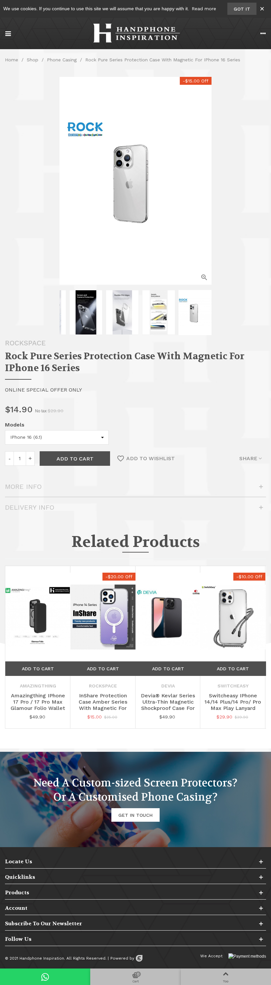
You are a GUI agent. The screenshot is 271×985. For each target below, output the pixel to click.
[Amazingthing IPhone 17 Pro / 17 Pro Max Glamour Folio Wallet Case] (37, 617)
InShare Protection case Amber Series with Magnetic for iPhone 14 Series (103, 704)
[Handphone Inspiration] (135, 33)
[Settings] (263, 33)
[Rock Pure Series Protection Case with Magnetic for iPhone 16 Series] (204, 277)
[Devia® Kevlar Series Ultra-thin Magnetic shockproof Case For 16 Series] (168, 617)
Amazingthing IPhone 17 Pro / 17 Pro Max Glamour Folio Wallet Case (38, 704)
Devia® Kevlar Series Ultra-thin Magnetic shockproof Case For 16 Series (168, 704)
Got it (242, 9)
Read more (204, 8)
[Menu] (8, 33)
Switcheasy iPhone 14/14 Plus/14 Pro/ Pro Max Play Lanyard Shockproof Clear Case (233, 708)
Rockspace (25, 343)
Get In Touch (135, 815)
